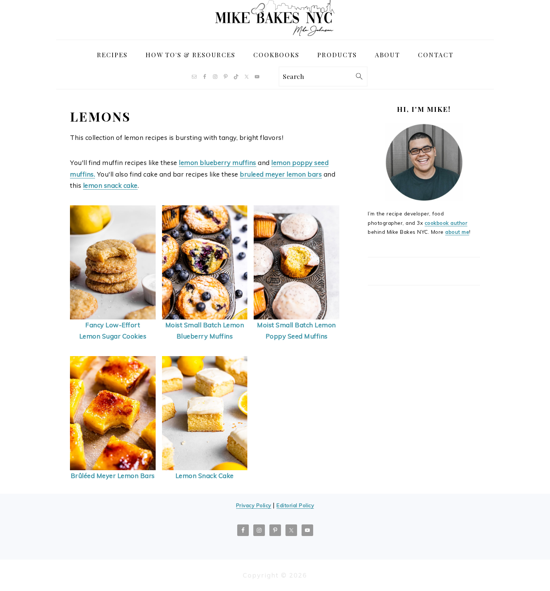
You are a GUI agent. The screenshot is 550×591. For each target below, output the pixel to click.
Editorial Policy (295, 505)
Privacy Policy (253, 505)
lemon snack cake (110, 185)
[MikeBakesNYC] (275, 33)
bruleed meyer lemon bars (281, 174)
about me (457, 232)
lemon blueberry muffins (217, 162)
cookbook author (446, 223)
